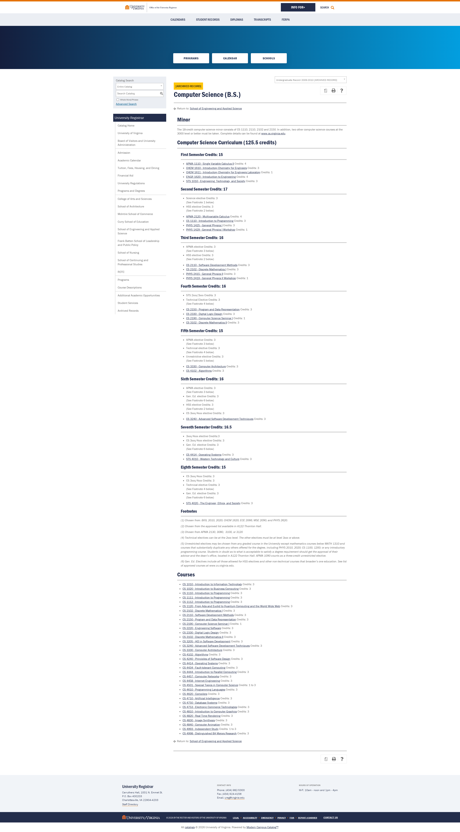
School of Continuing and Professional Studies (133, 262)
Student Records (208, 19)
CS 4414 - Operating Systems (203, 454)
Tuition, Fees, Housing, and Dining (138, 168)
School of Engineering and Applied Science (139, 231)
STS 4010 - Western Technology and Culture (212, 459)
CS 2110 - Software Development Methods (211, 265)
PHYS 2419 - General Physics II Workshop (211, 278)
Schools (269, 58)
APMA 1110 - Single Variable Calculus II (210, 163)
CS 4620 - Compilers (195, 694)
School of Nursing (128, 252)
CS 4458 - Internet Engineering (201, 680)
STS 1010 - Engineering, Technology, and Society (215, 181)
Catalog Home (126, 125)
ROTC (121, 272)
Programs (191, 58)
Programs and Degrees (131, 190)
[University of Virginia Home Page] (141, 817)
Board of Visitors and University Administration (136, 142)
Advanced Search (126, 104)
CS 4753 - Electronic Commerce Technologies (210, 707)
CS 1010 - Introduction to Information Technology (212, 584)
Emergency (267, 817)
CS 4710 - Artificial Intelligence (201, 698)
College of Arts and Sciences (135, 199)
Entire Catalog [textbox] (124, 86)
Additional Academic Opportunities (139, 295)
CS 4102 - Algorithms (199, 370)
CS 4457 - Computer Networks (201, 676)
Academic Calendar (129, 160)
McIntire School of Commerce (135, 214)
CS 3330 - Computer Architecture (206, 366)
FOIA (292, 817)
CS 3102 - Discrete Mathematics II (206, 322)
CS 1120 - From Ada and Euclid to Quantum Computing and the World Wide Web (231, 606)
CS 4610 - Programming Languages (204, 689)
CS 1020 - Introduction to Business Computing (211, 588)
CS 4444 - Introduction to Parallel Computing (210, 672)
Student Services (128, 303)
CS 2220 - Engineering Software (202, 628)
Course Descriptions (130, 287)
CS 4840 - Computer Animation (201, 724)
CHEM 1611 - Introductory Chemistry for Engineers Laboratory (223, 172)
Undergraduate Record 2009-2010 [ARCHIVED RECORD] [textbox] (306, 80)
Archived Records (128, 310)
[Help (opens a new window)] (341, 90)
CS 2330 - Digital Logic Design (204, 314)
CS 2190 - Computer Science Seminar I (209, 318)
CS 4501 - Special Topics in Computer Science (210, 685)
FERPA (286, 19)
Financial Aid (125, 175)
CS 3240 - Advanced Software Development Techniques (219, 419)
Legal (236, 817)
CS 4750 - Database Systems (200, 702)
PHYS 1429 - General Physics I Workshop (210, 229)
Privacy (281, 817)
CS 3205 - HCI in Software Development (206, 641)
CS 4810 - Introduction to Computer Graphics (210, 711)
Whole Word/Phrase (129, 99)
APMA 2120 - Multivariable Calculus (207, 216)
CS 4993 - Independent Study (200, 729)
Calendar (230, 58)
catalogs (190, 827)
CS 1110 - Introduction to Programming (209, 221)
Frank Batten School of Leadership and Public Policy (138, 243)
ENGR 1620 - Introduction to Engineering (211, 176)
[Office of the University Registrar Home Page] (151, 7)
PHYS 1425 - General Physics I (204, 225)
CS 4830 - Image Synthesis (199, 720)
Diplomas (236, 19)
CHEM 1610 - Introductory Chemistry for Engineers (216, 168)
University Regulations (131, 183)
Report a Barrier (307, 817)
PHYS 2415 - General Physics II (204, 274)
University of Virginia (130, 133)
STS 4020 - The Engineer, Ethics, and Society (213, 503)
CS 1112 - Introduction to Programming (206, 602)
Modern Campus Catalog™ (262, 827)
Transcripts (262, 19)
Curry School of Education (133, 221)
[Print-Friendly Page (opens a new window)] (333, 90)
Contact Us (330, 817)
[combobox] (311, 79)
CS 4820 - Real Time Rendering (201, 716)
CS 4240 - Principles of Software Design (206, 659)
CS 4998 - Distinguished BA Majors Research (210, 733)
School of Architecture (131, 206)
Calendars (178, 19)
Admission (124, 152)
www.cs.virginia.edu (273, 133)
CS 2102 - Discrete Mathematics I (206, 269)
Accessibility (250, 817)
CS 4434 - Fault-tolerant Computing (204, 667)
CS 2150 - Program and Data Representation (213, 309)
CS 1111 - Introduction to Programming (206, 597)
